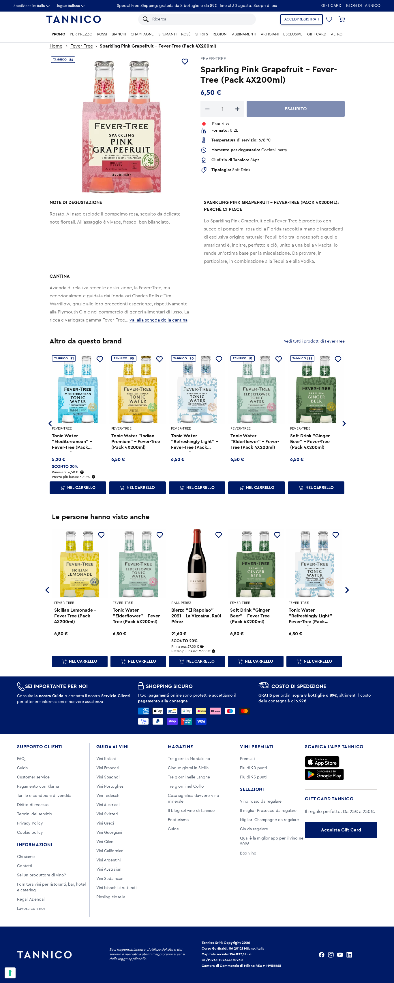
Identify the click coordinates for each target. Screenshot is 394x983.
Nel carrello (81, 488)
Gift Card (331, 6)
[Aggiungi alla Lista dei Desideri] (101, 535)
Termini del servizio (34, 814)
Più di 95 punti (253, 777)
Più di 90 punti (253, 768)
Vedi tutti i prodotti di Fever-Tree (314, 341)
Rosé (186, 34)
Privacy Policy (30, 823)
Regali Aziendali (31, 899)
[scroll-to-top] (381, 954)
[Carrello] (341, 19)
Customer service (33, 777)
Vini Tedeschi (108, 796)
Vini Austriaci (107, 805)
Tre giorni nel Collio (186, 786)
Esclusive (293, 34)
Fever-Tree (81, 46)
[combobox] (201, 19)
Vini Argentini (108, 860)
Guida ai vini (112, 746)
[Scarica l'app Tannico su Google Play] (324, 774)
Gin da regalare (254, 829)
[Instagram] (330, 954)
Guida (22, 768)
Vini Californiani (110, 851)
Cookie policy (30, 833)
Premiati (247, 759)
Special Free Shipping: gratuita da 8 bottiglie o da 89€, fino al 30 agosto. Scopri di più (197, 6)
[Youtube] (340, 954)
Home (56, 46)
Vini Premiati (257, 746)
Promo (58, 34)
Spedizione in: (29, 5)
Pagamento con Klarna (38, 786)
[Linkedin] (349, 954)
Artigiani (270, 34)
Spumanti (167, 34)
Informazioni (34, 844)
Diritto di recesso (33, 805)
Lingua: (67, 5)
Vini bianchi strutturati (116, 888)
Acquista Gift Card (341, 830)
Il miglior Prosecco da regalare (268, 811)
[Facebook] (321, 954)
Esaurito (296, 109)
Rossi (102, 34)
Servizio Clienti (115, 696)
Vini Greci (105, 823)
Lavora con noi (31, 909)
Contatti (24, 866)
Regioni (220, 34)
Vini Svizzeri (107, 814)
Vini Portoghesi (110, 786)
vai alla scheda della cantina (158, 320)
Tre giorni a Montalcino (189, 759)
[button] (329, 19)
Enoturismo (178, 820)
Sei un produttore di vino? (41, 875)
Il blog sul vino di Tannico (191, 811)
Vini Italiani (106, 759)
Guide (173, 829)
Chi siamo (26, 857)
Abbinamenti (244, 34)
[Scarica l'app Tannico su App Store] (322, 762)
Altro (336, 34)
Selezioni (252, 789)
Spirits (201, 34)
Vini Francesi (107, 768)
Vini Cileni (105, 842)
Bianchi (119, 34)
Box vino (248, 853)
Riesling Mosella (110, 897)
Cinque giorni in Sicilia (188, 768)
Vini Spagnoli (108, 777)
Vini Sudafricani (110, 879)
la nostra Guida (48, 696)
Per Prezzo (81, 34)
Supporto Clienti (40, 746)
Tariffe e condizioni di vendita (44, 796)
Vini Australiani (109, 869)
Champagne (142, 34)
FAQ (21, 759)
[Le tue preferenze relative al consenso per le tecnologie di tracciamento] (10, 972)
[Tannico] (73, 19)
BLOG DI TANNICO (363, 6)
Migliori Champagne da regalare (269, 820)
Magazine (180, 746)
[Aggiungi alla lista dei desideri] (185, 61)
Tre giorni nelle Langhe (189, 777)
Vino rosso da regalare (261, 801)
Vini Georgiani (109, 833)
